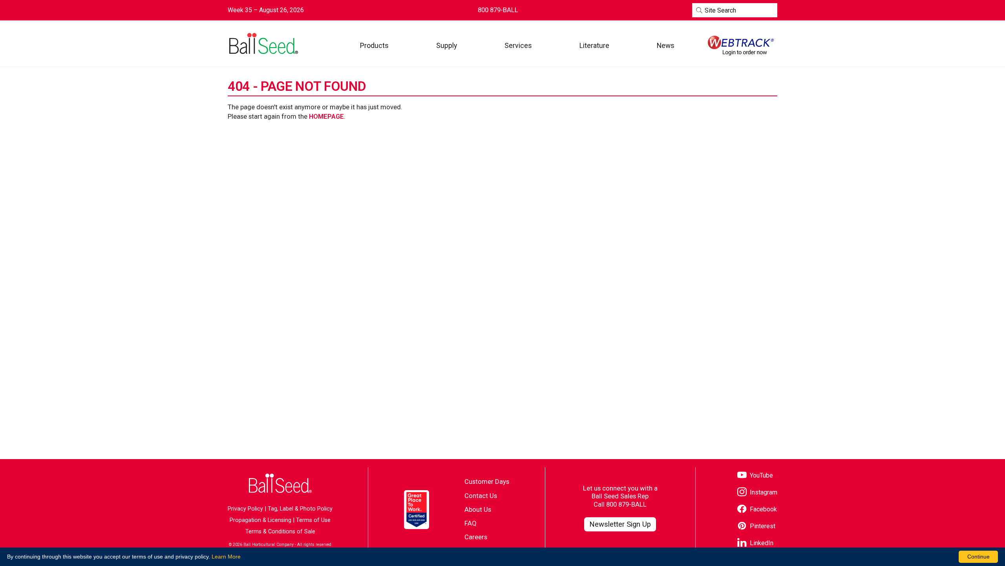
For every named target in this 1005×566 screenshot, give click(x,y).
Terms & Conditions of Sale (280, 531)
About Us (477, 509)
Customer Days (486, 481)
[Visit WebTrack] (740, 45)
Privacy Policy (245, 508)
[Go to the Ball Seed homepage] (263, 43)
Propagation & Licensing (260, 520)
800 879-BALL (626, 504)
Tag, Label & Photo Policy (300, 508)
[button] (374, 45)
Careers (475, 537)
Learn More (226, 556)
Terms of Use (313, 520)
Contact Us (480, 496)
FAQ (470, 523)
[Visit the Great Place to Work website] (416, 509)
